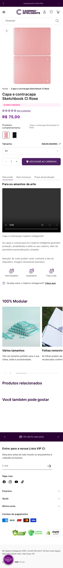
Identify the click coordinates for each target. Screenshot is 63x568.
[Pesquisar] (57, 20)
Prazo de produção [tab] (44, 177)
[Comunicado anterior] (3, 3)
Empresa (7, 491)
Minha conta (8, 506)
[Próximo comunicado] (59, 3)
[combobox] (31, 20)
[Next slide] (10, 373)
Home (5, 88)
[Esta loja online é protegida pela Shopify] (53, 535)
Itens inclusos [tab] (23, 177)
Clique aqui (50, 283)
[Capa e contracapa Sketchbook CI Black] (14, 135)
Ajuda (5, 498)
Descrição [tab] (7, 177)
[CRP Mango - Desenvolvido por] (20, 562)
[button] (3, 12)
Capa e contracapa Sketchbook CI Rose (30, 88)
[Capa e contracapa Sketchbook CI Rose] (6, 135)
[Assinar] (49, 466)
